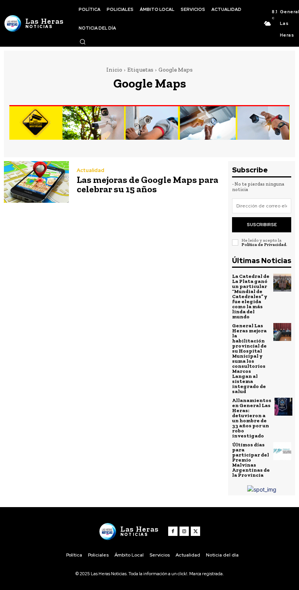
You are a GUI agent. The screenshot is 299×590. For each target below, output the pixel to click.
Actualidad (90, 170)
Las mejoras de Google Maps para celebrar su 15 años (147, 184)
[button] (82, 42)
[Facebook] (173, 531)
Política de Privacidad (263, 244)
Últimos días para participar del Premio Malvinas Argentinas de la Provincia (251, 460)
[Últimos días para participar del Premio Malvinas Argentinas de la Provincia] (282, 451)
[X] (195, 531)
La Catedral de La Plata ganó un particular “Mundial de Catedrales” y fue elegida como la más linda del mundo (250, 296)
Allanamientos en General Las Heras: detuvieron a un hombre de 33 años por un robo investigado (251, 418)
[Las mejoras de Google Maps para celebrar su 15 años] (36, 182)
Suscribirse (262, 224)
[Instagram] (184, 531)
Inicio (114, 69)
